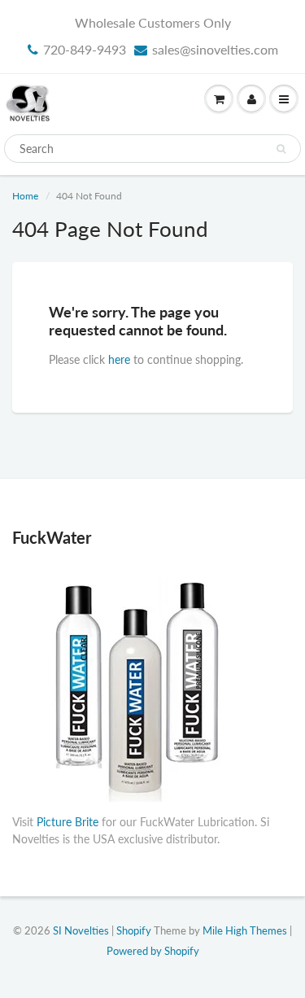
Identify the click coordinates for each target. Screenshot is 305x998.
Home (25, 196)
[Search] (281, 149)
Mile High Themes (245, 930)
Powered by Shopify (153, 950)
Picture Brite (67, 822)
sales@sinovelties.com (215, 49)
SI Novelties (81, 930)
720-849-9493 (84, 49)
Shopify (133, 930)
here (119, 359)
